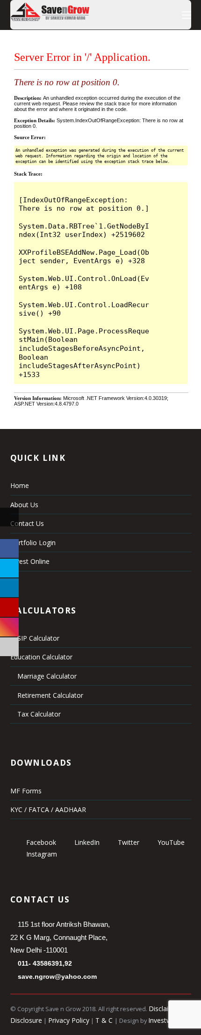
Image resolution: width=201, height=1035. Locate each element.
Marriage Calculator (46, 676)
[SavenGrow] (49, 19)
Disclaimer (164, 1008)
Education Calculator (41, 656)
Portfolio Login (33, 542)
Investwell (163, 1020)
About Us (24, 504)
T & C (105, 1020)
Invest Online (30, 561)
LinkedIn (86, 842)
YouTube (170, 842)
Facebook (40, 842)
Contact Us (27, 523)
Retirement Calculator (49, 695)
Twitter (127, 842)
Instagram (40, 854)
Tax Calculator (38, 714)
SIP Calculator (37, 638)
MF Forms (26, 790)
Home (19, 485)
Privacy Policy (68, 1020)
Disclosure (26, 1020)
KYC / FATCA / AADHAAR (48, 809)
